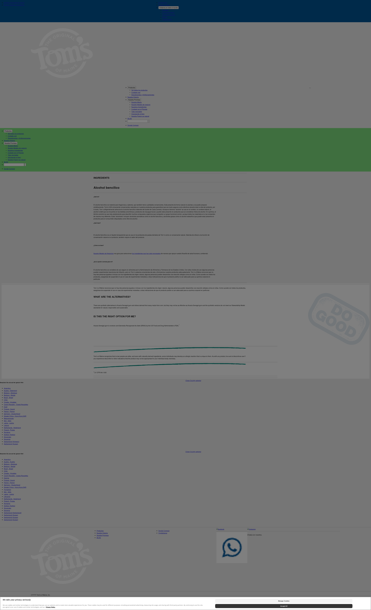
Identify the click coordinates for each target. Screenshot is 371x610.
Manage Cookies (284, 601)
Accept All (283, 606)
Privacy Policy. (50, 607)
